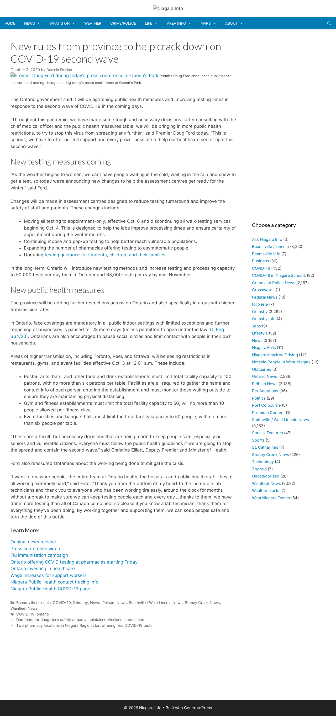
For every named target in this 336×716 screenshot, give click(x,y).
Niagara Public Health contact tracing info (54, 582)
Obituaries (261, 369)
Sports (258, 440)
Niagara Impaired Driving (275, 354)
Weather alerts (265, 490)
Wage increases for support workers (48, 575)
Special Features (267, 432)
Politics (259, 398)
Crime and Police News (273, 282)
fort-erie (260, 304)
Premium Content (268, 412)
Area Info (176, 23)
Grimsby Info (264, 318)
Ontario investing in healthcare (42, 568)
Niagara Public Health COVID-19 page (50, 588)
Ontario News (264, 376)
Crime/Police (123, 23)
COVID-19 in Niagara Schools (279, 275)
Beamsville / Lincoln (33, 602)
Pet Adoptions (265, 390)
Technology (263, 461)
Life (148, 23)
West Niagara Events (271, 497)
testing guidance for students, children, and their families (105, 254)
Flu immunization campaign (39, 555)
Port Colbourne (266, 405)
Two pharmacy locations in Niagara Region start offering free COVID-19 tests (84, 625)
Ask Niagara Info (267, 239)
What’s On (59, 23)
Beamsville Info (266, 253)
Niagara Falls (264, 347)
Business (260, 260)
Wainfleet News (24, 608)
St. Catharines (265, 447)
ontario (42, 614)
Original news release (33, 541)
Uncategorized (265, 476)
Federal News (264, 297)
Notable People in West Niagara (281, 361)
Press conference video (35, 548)
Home (9, 23)
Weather (92, 23)
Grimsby (80, 602)
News (29, 23)
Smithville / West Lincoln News (156, 602)
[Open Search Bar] (329, 23)
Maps (206, 23)
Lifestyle (260, 333)
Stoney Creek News (202, 602)
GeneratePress (198, 707)
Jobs (256, 325)
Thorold (259, 468)
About (231, 23)
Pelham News (114, 602)
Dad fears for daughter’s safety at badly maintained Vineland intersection (80, 619)
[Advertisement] (286, 124)
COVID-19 (62, 602)
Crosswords (263, 289)
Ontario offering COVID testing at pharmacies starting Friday (74, 562)
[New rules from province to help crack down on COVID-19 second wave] (85, 75)
